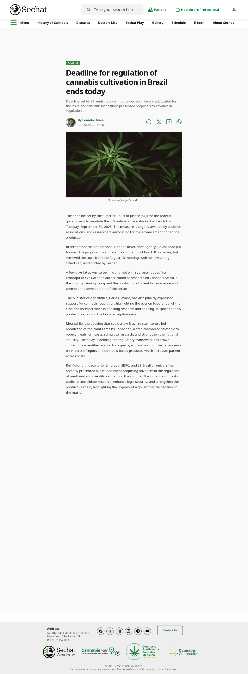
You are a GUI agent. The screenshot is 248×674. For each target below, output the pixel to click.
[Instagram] (128, 635)
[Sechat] (45, 9)
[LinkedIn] (119, 635)
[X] (110, 635)
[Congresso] (142, 652)
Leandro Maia (93, 120)
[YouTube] (147, 635)
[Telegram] (138, 635)
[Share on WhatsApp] (179, 122)
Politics (72, 62)
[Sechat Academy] (59, 652)
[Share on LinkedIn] (169, 122)
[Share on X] (159, 122)
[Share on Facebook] (149, 122)
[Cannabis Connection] (184, 652)
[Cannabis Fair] (100, 652)
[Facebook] (100, 635)
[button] (234, 10)
